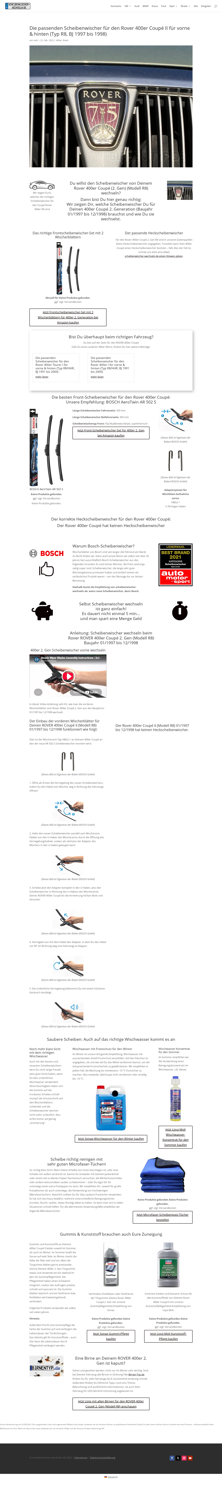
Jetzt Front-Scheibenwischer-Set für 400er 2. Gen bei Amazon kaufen (110, 432)
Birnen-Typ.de (136, 1374)
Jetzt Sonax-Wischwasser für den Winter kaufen (111, 1139)
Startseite (116, 6)
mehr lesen (41, 376)
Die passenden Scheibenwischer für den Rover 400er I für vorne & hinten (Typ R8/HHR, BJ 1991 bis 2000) (110, 365)
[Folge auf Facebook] (172, 1458)
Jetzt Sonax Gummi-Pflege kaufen (111, 1336)
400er (59, 40)
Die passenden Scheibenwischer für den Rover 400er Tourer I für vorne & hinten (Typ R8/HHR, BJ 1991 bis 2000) (55, 365)
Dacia (155, 6)
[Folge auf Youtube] (190, 1458)
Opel (171, 6)
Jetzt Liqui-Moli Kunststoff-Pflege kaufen (168, 1336)
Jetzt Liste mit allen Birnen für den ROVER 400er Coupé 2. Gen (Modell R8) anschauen (111, 1403)
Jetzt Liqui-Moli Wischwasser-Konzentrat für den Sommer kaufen (175, 1137)
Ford (163, 6)
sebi (36, 40)
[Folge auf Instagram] (184, 1458)
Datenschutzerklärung (102, 1457)
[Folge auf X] (178, 1458)
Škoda (184, 6)
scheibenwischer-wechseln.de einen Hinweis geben (154, 256)
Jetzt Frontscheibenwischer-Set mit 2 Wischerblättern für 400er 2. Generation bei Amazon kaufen (68, 317)
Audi (136, 6)
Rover (66, 40)
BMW (145, 6)
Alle (196, 6)
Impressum (80, 1457)
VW (126, 6)
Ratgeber (206, 6)
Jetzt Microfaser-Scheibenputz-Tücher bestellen (162, 1217)
